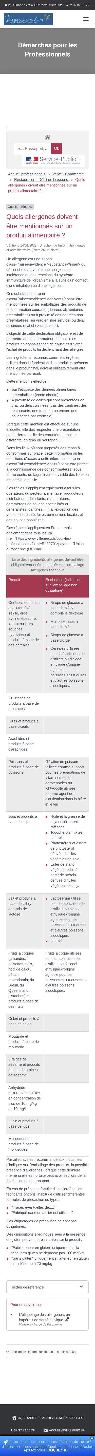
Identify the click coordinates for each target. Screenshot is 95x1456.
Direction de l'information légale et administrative (42, 1352)
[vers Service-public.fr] (53, 161)
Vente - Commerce (68, 174)
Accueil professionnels (27, 174)
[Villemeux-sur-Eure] (30, 19)
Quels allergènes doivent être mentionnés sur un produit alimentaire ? (46, 185)
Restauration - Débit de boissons (41, 179)
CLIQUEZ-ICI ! (59, 1450)
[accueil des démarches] (47, 137)
